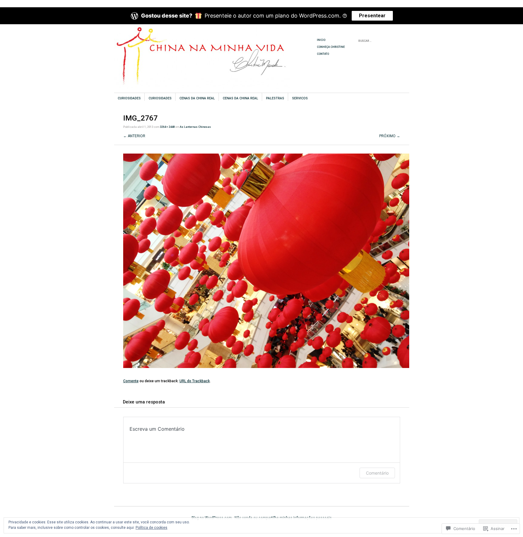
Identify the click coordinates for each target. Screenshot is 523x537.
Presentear (372, 15)
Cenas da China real (197, 98)
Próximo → (389, 136)
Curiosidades (129, 98)
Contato (323, 53)
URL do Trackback (194, 381)
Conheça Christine (331, 46)
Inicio (321, 39)
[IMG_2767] (266, 367)
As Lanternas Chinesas (195, 126)
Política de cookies (151, 527)
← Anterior (134, 136)
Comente (131, 381)
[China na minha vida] (216, 47)
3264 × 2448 (167, 126)
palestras (275, 98)
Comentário (377, 473)
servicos (300, 98)
